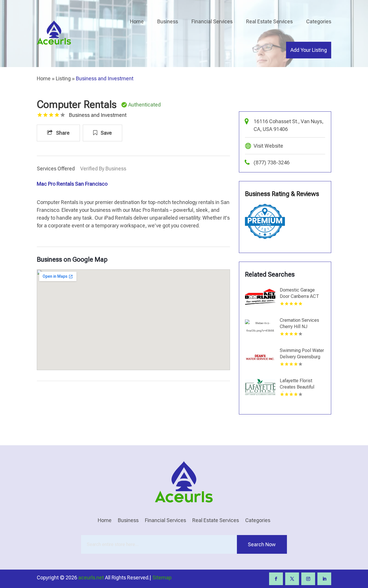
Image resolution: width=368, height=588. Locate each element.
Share (62, 133)
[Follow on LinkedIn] (324, 578)
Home (137, 21)
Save (105, 133)
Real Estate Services (269, 21)
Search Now (262, 544)
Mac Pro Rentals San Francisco (72, 184)
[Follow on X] (292, 578)
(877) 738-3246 (272, 162)
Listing (63, 78)
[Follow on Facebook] (276, 578)
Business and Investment (104, 78)
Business (167, 21)
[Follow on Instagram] (308, 578)
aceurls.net (91, 577)
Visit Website (268, 146)
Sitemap (162, 577)
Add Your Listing (308, 50)
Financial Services (212, 21)
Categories (318, 21)
